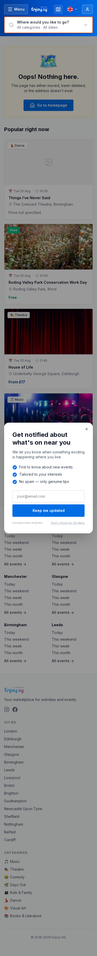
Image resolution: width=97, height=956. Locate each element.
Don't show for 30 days (68, 523)
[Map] (58, 9)
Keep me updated (49, 510)
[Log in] (87, 9)
